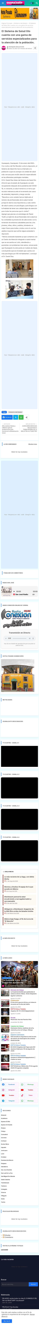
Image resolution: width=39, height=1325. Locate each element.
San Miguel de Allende (8, 1176)
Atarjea (3, 1128)
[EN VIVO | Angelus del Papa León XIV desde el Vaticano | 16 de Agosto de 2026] (5, 1047)
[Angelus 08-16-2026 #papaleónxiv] (5, 1011)
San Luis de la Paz (7, 1173)
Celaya (3, 1131)
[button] (32, 3)
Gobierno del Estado (20, 23)
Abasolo (3, 1115)
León (2, 1154)
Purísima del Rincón (7, 1160)
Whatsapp (21, 417)
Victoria (3, 1192)
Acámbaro (4, 1118)
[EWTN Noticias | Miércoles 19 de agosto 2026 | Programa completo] (5, 1067)
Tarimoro (4, 1186)
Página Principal (7, 23)
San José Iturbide (6, 1170)
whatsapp (30, 1084)
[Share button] (26, 417)
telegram (11, 1101)
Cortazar (3, 1141)
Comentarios (8, 1237)
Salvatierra (4, 1166)
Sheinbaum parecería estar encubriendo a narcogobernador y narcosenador (17, 899)
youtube (30, 1090)
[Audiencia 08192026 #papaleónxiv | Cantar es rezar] (5, 1058)
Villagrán (3, 1195)
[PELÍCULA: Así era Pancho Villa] (5, 1020)
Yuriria (3, 1202)
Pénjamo (3, 1163)
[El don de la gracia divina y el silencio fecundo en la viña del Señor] (5, 1003)
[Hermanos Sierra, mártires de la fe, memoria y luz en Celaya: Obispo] (5, 1029)
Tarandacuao (5, 1183)
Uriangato (4, 1189)
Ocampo (3, 1157)
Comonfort (4, 1134)
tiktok (30, 1095)
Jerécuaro (4, 1150)
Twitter (15, 417)
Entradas (7, 1235)
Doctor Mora (5, 1144)
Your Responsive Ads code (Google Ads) (19, 107)
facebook (11, 1084)
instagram (11, 1090)
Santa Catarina (5, 1179)
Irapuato (3, 1147)
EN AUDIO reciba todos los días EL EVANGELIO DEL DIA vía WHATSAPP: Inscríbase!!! (19, 1299)
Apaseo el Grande (6, 1125)
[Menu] (3, 3)
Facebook (8, 417)
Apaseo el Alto (5, 1121)
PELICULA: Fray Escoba (10, 1307)
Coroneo (4, 1137)
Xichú (2, 1199)
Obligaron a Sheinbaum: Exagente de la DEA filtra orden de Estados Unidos (19, 910)
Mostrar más (32, 444)
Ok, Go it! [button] (7, 1321)
